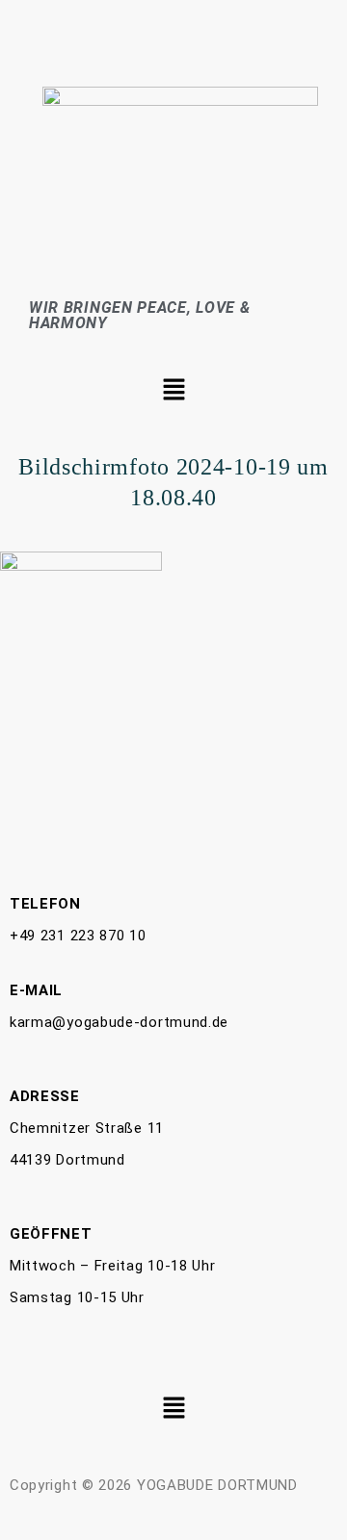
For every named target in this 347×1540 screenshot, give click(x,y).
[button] (173, 391)
